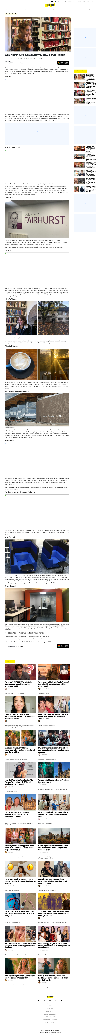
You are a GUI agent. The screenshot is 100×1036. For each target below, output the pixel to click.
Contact (79, 1)
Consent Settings (50, 1019)
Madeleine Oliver (13, 63)
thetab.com (47, 1030)
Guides (54, 9)
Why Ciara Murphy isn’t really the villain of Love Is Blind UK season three (20, 977)
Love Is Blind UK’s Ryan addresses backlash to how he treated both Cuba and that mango (53, 978)
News (5, 9)
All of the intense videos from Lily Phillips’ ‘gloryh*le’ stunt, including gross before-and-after (20, 946)
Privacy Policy (50, 1022)
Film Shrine (74, 9)
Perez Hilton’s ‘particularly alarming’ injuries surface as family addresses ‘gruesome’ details (91, 173)
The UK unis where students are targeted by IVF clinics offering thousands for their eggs (17, 814)
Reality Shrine (63, 9)
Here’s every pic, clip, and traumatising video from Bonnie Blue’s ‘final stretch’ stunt (53, 814)
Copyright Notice (50, 1017)
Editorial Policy (50, 1014)
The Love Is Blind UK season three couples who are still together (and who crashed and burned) (91, 101)
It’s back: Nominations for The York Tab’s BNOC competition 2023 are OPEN (28, 642)
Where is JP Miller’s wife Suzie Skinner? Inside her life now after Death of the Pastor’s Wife (53, 684)
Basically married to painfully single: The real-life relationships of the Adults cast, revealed (53, 750)
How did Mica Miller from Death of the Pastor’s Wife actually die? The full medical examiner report (19, 782)
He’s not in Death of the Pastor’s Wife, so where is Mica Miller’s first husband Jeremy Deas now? (53, 716)
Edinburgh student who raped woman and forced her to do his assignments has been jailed (53, 848)
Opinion (47, 9)
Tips (92, 1)
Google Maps (11, 427)
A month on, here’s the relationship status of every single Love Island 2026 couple (91, 93)
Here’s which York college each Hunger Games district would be (24, 639)
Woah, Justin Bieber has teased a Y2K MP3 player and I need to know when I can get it (19, 913)
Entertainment (15, 9)
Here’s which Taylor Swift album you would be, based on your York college (27, 636)
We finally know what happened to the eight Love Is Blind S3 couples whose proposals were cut (19, 848)
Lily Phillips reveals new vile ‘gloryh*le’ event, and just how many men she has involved (90, 181)
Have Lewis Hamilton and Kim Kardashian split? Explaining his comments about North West (91, 189)
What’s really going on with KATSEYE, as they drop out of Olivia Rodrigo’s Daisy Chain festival (54, 946)
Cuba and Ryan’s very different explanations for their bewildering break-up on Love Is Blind (20, 750)
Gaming (31, 9)
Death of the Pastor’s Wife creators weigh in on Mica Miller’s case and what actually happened (20, 716)
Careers (50, 1008)
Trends (24, 9)
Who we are (71, 1)
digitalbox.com (51, 1034)
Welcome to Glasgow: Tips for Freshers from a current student (53, 781)
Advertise (86, 1)
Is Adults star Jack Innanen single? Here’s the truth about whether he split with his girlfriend (53, 881)
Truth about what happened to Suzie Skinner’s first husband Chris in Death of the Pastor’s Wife (91, 157)
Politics (39, 9)
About (50, 1006)
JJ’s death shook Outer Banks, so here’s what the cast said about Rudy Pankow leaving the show (53, 913)
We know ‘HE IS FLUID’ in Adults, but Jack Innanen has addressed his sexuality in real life (19, 684)
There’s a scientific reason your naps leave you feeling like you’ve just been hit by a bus (20, 881)
